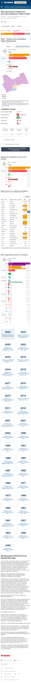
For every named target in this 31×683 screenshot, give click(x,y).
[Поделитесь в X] (2, 22)
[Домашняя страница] (1, 7)
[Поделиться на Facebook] (5, 22)
